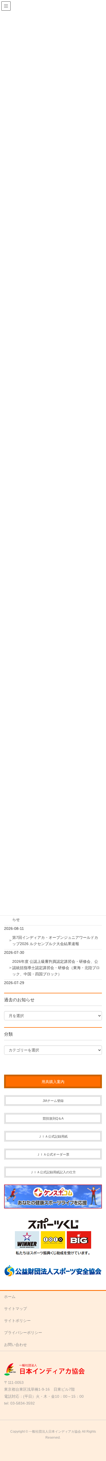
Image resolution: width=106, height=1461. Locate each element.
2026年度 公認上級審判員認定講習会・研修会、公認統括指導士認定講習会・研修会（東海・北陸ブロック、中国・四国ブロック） (56, 967)
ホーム (9, 1296)
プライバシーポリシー (23, 1332)
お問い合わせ (15, 1344)
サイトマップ (15, 1308)
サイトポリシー (17, 1320)
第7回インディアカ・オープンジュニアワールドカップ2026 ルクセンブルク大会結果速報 (55, 940)
